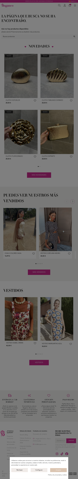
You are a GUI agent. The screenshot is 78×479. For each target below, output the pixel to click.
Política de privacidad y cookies (57, 475)
